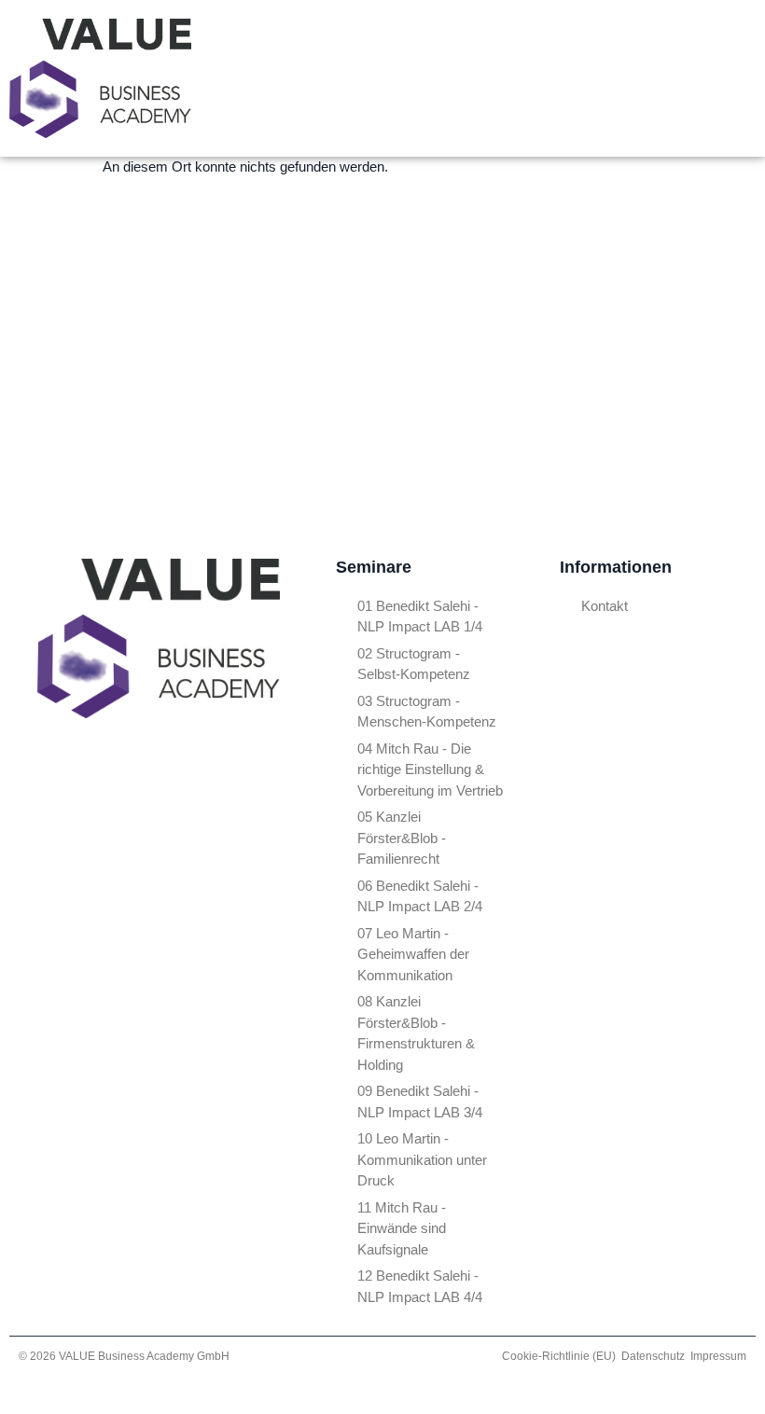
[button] (581, 78)
